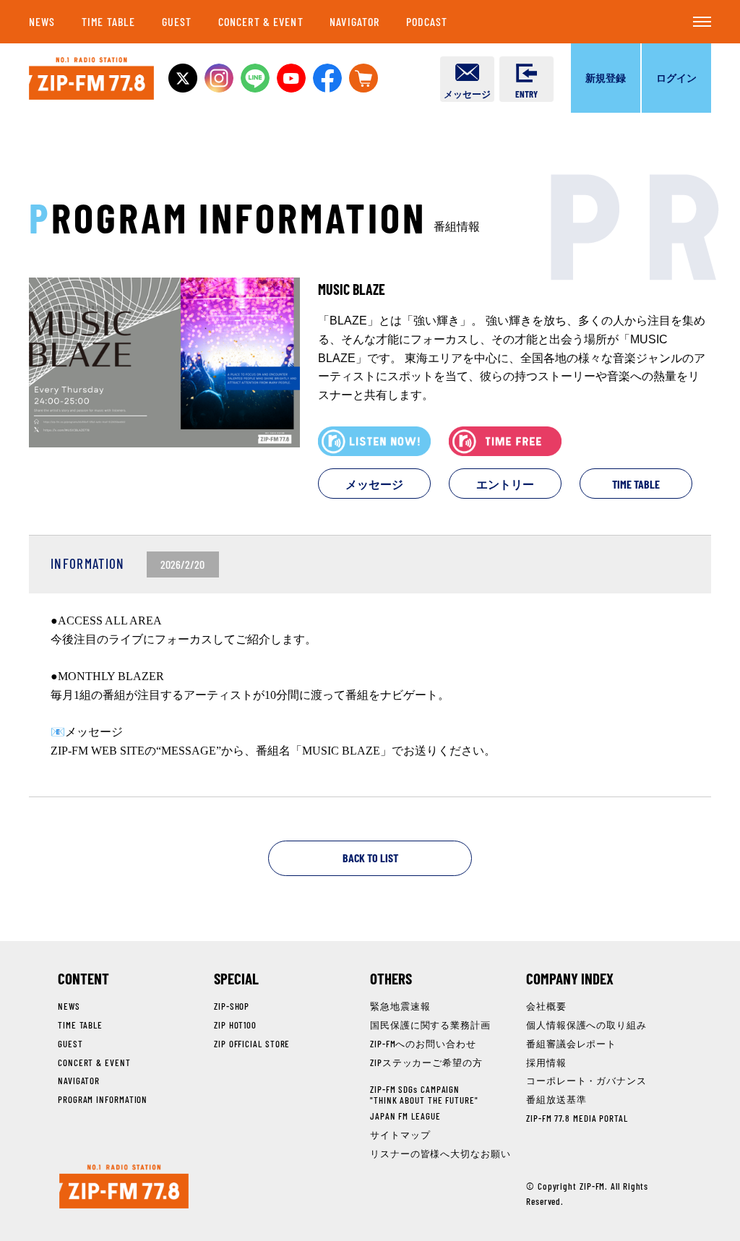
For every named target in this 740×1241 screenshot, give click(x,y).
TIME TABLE (108, 21)
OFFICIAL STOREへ (363, 78)
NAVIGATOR (354, 21)
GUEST (177, 21)
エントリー (505, 484)
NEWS (42, 21)
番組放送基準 (556, 1099)
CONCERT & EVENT (261, 21)
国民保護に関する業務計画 (430, 1025)
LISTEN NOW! (374, 441)
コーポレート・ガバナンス (586, 1080)
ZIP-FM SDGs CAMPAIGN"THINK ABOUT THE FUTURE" (424, 1094)
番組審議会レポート (571, 1043)
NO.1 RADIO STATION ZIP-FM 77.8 (91, 78)
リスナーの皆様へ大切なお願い (440, 1153)
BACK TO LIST (370, 857)
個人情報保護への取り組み (586, 1025)
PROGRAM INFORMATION (102, 1099)
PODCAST (427, 21)
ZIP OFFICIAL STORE (252, 1043)
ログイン (676, 78)
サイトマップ (400, 1135)
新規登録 (605, 78)
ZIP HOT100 (235, 1025)
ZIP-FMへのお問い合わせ (423, 1043)
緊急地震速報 (400, 1006)
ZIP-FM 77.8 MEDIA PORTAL (577, 1118)
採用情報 (546, 1062)
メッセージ (374, 484)
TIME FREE (505, 441)
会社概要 (546, 1006)
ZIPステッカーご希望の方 (426, 1062)
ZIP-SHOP (231, 1006)
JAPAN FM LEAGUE (405, 1116)
